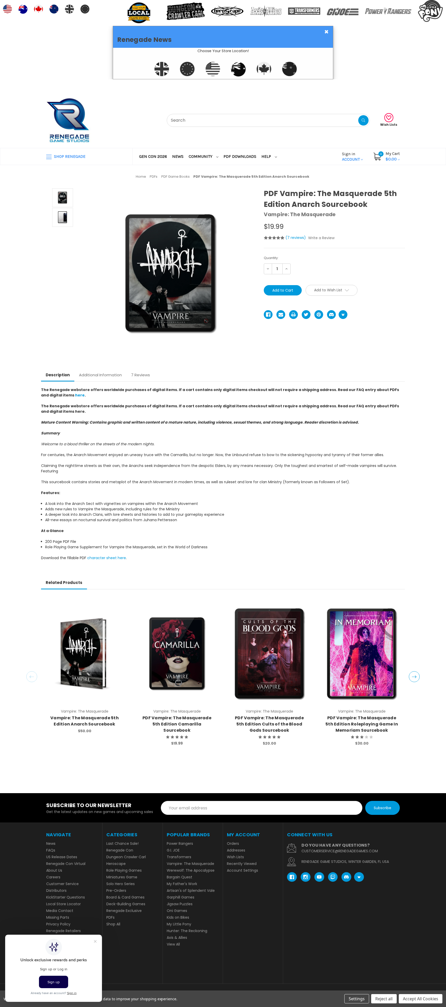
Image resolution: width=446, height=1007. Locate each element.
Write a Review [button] (321, 237)
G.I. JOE (173, 850)
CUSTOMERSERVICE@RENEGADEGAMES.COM (339, 851)
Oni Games (177, 910)
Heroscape (116, 863)
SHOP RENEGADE (69, 156)
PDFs (110, 917)
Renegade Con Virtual (65, 863)
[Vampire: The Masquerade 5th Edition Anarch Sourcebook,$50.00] (84, 653)
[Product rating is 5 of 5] (274, 238)
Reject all (384, 999)
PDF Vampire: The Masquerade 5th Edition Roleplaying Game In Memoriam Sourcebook (361, 724)
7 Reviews (140, 375)
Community (201, 156)
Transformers (179, 857)
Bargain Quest (179, 877)
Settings (357, 999)
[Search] (363, 120)
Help (266, 156)
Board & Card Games (125, 897)
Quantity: (271, 257)
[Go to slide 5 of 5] (31, 676)
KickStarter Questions (65, 897)
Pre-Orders (116, 890)
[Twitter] (306, 314)
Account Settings (242, 870)
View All (173, 944)
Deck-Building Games (125, 904)
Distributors (56, 890)
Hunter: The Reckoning (187, 930)
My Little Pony (179, 924)
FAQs (50, 850)
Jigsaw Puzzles (180, 904)
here (80, 395)
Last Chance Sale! (122, 843)
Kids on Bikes (178, 917)
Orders (233, 843)
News (178, 156)
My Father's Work (182, 883)
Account (351, 156)
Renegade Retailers (63, 930)
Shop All (113, 924)
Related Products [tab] (64, 582)
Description (58, 375)
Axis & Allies (177, 937)
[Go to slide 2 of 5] (414, 676)
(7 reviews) (296, 237)
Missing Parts (57, 917)
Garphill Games (180, 897)
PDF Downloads (240, 156)
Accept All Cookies (420, 999)
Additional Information (100, 375)
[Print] (293, 314)
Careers (53, 877)
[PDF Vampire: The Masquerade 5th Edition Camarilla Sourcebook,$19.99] (177, 653)
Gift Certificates (378, 85)
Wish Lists (388, 124)
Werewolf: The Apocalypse (190, 870)
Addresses (236, 850)
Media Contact (59, 910)
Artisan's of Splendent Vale (191, 890)
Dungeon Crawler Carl (126, 857)
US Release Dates (61, 857)
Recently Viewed (242, 863)
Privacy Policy (58, 924)
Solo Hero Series (120, 883)
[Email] (280, 314)
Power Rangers (180, 843)
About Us (54, 870)
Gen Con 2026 (153, 156)
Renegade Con (119, 850)
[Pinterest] (318, 314)
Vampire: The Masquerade (190, 863)
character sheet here (106, 557)
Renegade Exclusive (124, 910)
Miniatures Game (121, 877)
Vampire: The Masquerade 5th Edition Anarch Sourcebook (84, 721)
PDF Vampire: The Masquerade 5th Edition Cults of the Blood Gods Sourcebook (269, 724)
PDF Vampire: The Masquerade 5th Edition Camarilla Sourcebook (176, 724)
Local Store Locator (63, 904)
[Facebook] (268, 314)
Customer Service (62, 883)
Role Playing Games (124, 870)
